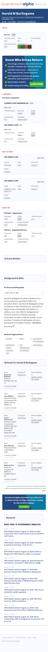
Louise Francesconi (8, 419)
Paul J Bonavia (9, 446)
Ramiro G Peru (9, 465)
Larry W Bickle (9, 396)
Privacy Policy (21, 638)
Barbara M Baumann (7, 376)
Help (34, 638)
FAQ (29, 638)
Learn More (36, 84)
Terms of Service (8, 638)
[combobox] (40, 4)
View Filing (8, 326)
